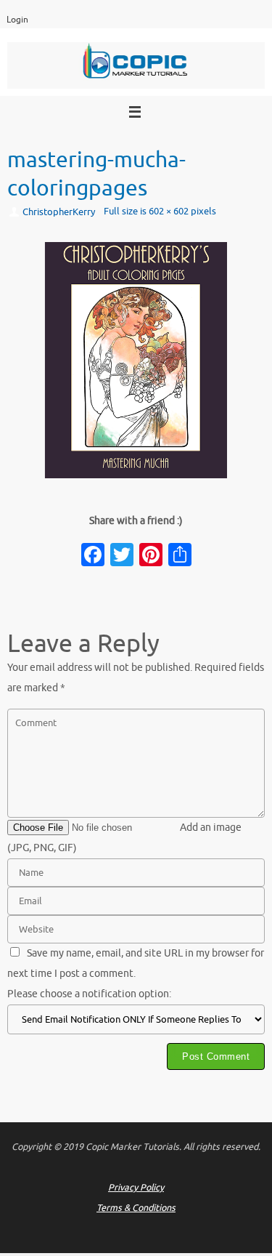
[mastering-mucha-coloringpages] (136, 360)
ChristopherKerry (58, 212)
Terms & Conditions (136, 1208)
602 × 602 (169, 211)
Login (17, 20)
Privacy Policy (136, 1187)
